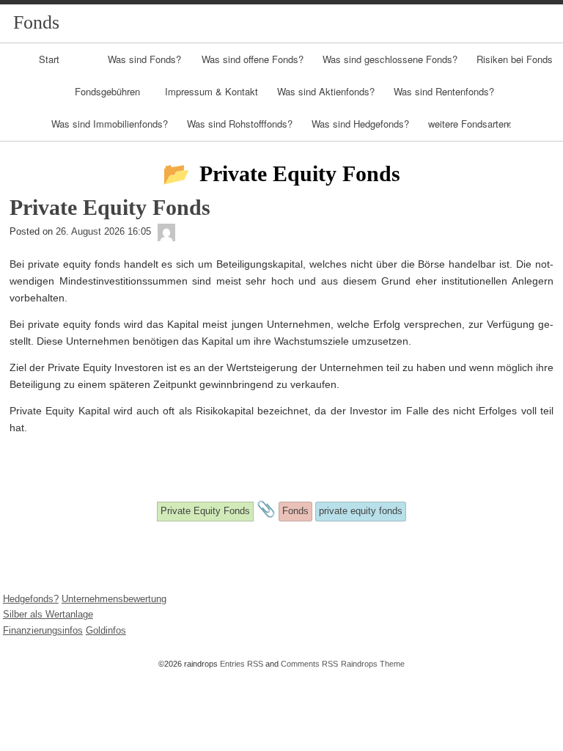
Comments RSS (309, 663)
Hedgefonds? (31, 598)
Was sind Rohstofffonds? (239, 124)
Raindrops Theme (373, 663)
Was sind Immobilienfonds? (109, 124)
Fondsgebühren (107, 91)
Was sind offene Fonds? (252, 59)
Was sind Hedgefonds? (360, 124)
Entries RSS (241, 663)
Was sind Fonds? (144, 59)
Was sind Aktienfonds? (326, 91)
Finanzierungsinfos (43, 630)
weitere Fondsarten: (470, 124)
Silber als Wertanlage (48, 614)
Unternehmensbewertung (114, 598)
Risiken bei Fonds (514, 59)
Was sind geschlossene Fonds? (390, 59)
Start (49, 59)
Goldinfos (106, 630)
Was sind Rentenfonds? (444, 91)
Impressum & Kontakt (211, 91)
